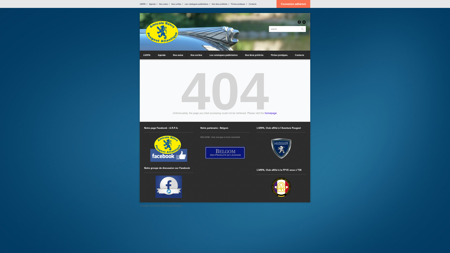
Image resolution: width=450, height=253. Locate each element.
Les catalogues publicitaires (196, 3)
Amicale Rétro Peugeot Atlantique (168, 206)
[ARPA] (168, 187)
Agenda (152, 3)
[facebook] (299, 22)
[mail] (304, 22)
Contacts (252, 3)
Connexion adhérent (293, 4)
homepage (271, 113)
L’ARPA (143, 3)
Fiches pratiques (238, 3)
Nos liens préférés (219, 3)
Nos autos (163, 3)
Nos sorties (176, 3)
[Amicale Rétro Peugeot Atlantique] (161, 31)
